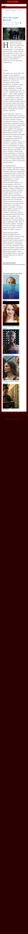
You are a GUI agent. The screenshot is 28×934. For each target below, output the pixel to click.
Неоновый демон (8, 355)
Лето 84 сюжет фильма (11, 18)
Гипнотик (6, 409)
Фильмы (17, 22)
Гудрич (5, 300)
